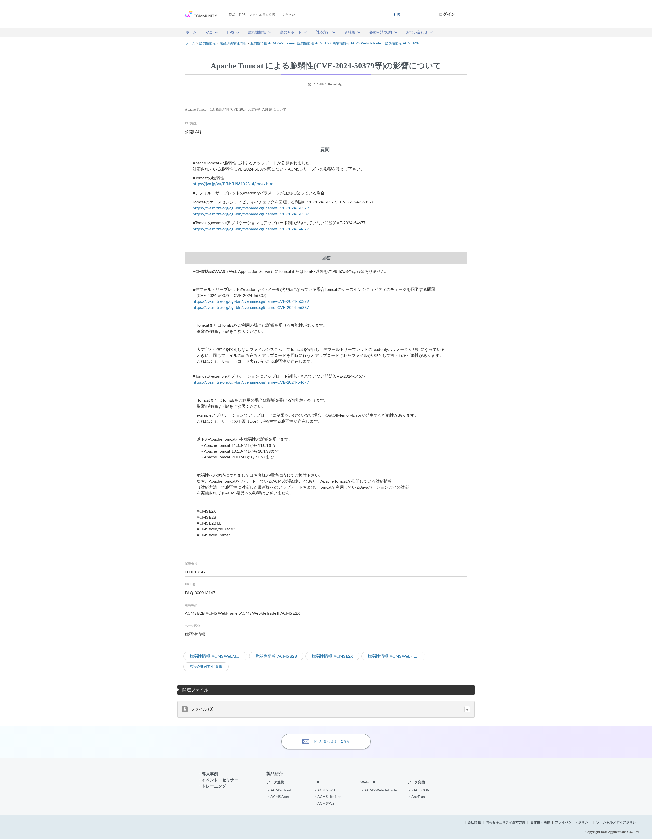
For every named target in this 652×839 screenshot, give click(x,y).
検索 (397, 14)
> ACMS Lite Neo (328, 796)
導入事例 (210, 773)
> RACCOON (419, 790)
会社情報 (474, 822)
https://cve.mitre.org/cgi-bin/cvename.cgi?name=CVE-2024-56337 (251, 214)
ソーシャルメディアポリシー (617, 822)
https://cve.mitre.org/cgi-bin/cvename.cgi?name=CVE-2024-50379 (251, 208)
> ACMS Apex (279, 796)
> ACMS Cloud (279, 790)
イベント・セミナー (220, 779)
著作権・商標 (540, 822)
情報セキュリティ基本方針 (505, 822)
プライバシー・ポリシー (573, 822)
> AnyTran (417, 796)
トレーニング (214, 785)
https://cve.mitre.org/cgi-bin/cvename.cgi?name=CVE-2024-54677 (251, 229)
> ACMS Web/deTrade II (380, 790)
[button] (467, 709)
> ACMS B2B (325, 790)
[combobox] (319, 14)
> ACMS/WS (324, 803)
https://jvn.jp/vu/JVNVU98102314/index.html (233, 183)
